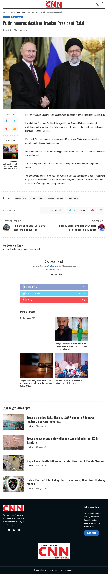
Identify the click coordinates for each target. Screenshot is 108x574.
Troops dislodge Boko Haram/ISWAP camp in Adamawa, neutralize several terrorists (61, 419)
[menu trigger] (6, 4)
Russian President (56, 198)
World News (16, 17)
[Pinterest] (6, 128)
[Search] (102, 4)
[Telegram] (56, 274)
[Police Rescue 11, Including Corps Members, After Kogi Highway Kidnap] (13, 484)
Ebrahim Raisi (21, 198)
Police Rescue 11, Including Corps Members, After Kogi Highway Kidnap (66, 482)
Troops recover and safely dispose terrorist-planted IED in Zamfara (62, 440)
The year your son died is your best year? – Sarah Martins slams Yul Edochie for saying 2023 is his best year (71, 346)
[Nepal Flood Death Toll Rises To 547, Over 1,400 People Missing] (13, 463)
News (6, 17)
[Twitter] (14, 120)
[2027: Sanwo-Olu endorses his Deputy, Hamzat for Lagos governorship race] (10, 151)
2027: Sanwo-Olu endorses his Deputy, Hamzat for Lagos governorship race (10, 165)
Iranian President (37, 198)
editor (31, 426)
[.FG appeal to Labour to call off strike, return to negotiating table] (71, 365)
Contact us (52, 266)
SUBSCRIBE (91, 533)
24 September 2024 (28, 317)
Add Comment (21, 30)
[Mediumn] (60, 274)
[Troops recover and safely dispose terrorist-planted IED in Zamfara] (13, 442)
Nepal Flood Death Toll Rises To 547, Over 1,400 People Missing (65, 461)
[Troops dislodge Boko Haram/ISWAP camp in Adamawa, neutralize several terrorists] (13, 422)
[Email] (14, 128)
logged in (18, 249)
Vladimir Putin (73, 198)
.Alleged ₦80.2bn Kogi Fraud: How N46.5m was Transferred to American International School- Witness (36, 383)
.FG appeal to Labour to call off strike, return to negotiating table (69, 382)
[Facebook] (6, 120)
